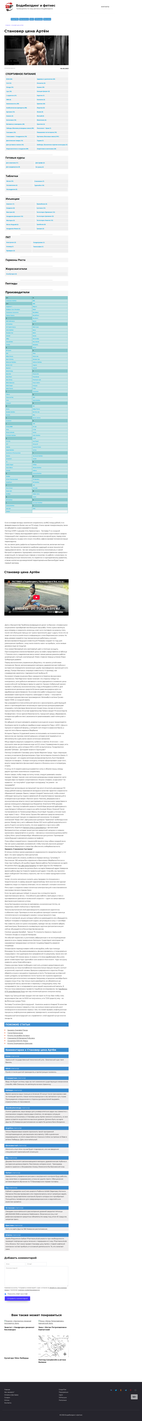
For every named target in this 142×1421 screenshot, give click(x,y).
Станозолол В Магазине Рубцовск (21, 1038)
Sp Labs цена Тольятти (27, 866)
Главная (7, 25)
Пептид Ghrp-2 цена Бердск (34, 828)
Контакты (105, 6)
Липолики (47, 19)
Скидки (7, 1397)
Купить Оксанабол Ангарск (18, 1035)
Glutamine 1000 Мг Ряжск (17, 1041)
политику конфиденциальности (29, 1290)
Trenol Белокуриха (15, 1033)
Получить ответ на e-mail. (18, 1294)
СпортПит (14, 19)
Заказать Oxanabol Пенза (17, 1030)
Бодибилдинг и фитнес (35, 5)
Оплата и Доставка (11, 1395)
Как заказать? (9, 1392)
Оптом (6, 1400)
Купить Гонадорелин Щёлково (19, 1043)
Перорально (24, 19)
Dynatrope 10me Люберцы (16, 1358)
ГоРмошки (38, 19)
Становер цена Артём (17, 25)
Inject (32, 19)
